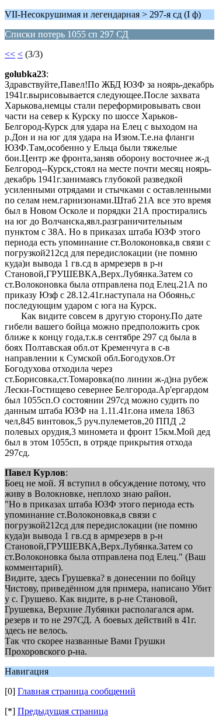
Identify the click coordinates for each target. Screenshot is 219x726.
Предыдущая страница (63, 711)
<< (10, 54)
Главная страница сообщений (76, 691)
